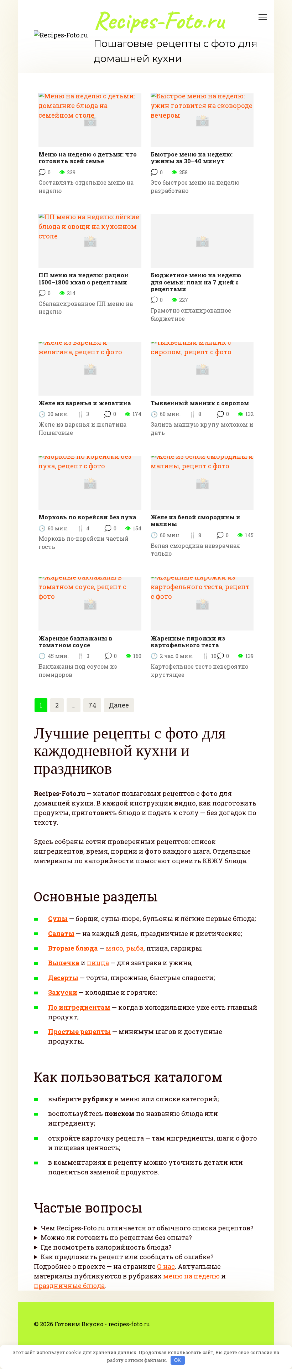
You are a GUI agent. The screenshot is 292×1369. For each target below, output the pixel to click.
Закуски (62, 992)
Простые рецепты (79, 1031)
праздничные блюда (69, 1285)
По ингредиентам (79, 1007)
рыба (135, 948)
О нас (166, 1266)
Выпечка (63, 962)
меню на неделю (191, 1276)
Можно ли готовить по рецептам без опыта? (116, 1237)
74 (92, 705)
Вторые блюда (73, 948)
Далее (119, 705)
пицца (98, 962)
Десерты (63, 977)
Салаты (61, 933)
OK (177, 1360)
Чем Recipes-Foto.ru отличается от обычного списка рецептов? (147, 1228)
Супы (58, 918)
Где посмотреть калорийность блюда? (106, 1247)
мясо (114, 948)
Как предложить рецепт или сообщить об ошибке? (127, 1256)
